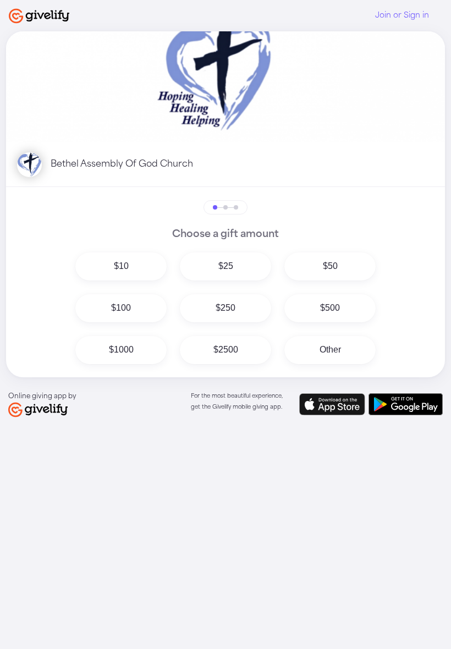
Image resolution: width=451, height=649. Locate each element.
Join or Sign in (402, 15)
